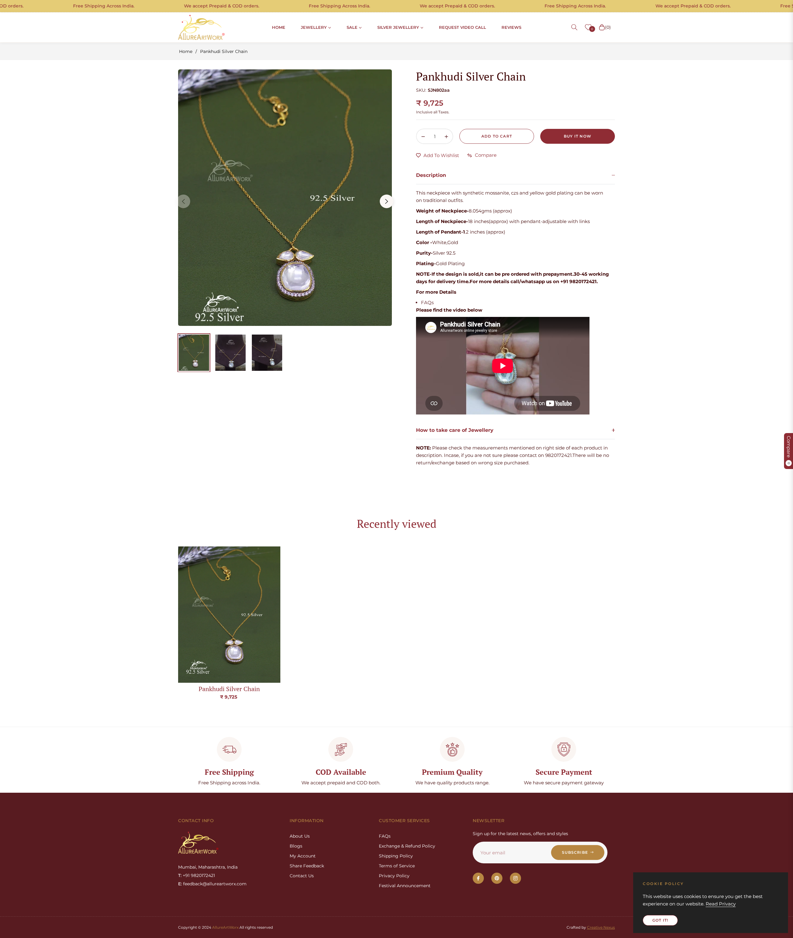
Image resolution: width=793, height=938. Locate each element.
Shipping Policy (396, 856)
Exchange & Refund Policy (407, 846)
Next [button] (386, 201)
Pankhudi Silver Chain (229, 689)
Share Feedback (307, 866)
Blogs (296, 846)
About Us (300, 836)
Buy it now (577, 136)
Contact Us (302, 876)
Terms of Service (397, 866)
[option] (285, 197)
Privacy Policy (394, 876)
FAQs (427, 302)
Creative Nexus (601, 927)
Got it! (660, 920)
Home (185, 51)
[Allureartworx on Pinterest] (496, 878)
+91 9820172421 (199, 875)
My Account (303, 856)
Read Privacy (721, 904)
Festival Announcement (405, 885)
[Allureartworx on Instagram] (515, 878)
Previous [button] (183, 201)
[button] (574, 27)
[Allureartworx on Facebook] (478, 878)
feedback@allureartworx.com (215, 884)
